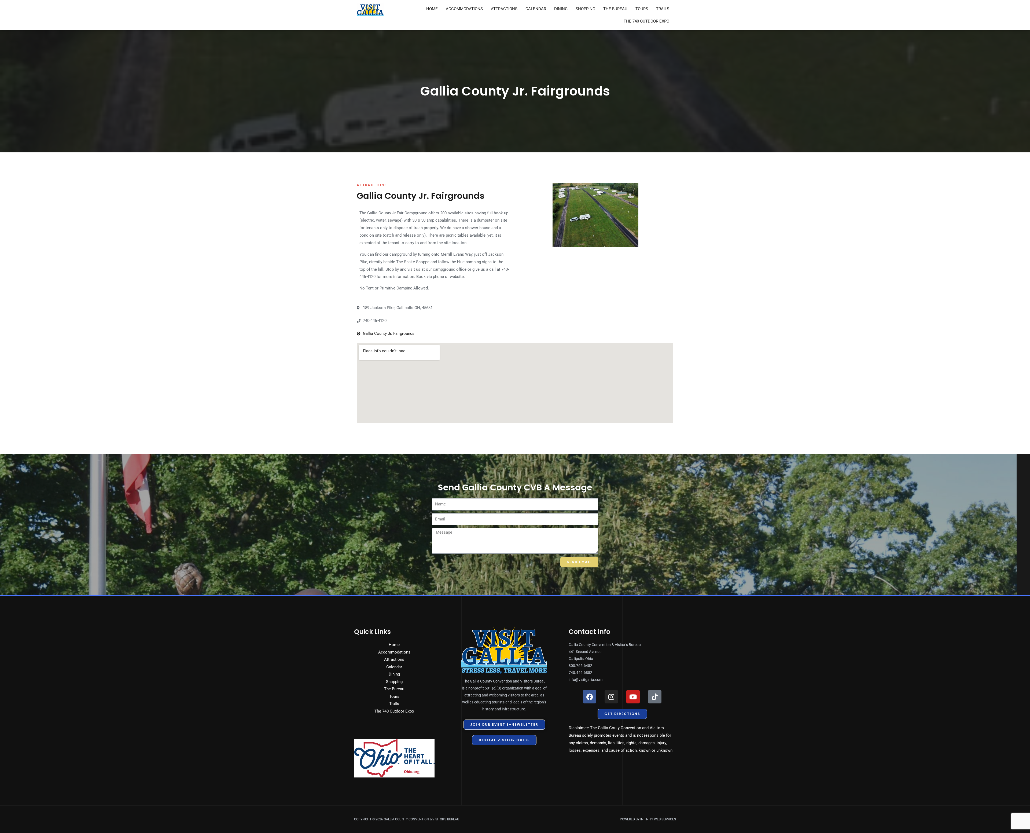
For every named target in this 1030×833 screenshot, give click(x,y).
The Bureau (615, 8)
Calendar (535, 8)
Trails (662, 8)
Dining (561, 8)
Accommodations (464, 8)
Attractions (504, 8)
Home (432, 8)
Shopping (585, 8)
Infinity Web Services (658, 819)
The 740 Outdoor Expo (646, 21)
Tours (641, 8)
